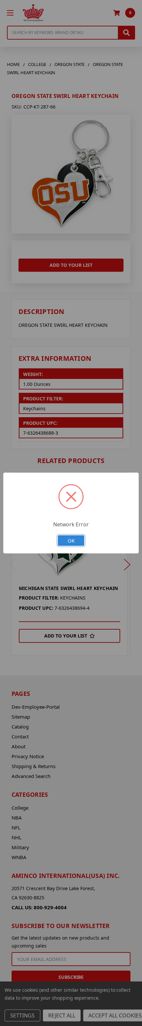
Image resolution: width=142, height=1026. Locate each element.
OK (71, 540)
